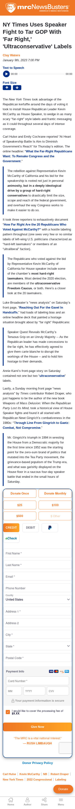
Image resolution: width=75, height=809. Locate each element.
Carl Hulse (9, 774)
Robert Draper (60, 774)
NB (45, 774)
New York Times (13, 779)
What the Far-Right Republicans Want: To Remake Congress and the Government (37, 156)
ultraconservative (52, 376)
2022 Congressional (39, 779)
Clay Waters (11, 55)
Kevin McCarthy (29, 774)
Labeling (60, 779)
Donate (63, 789)
